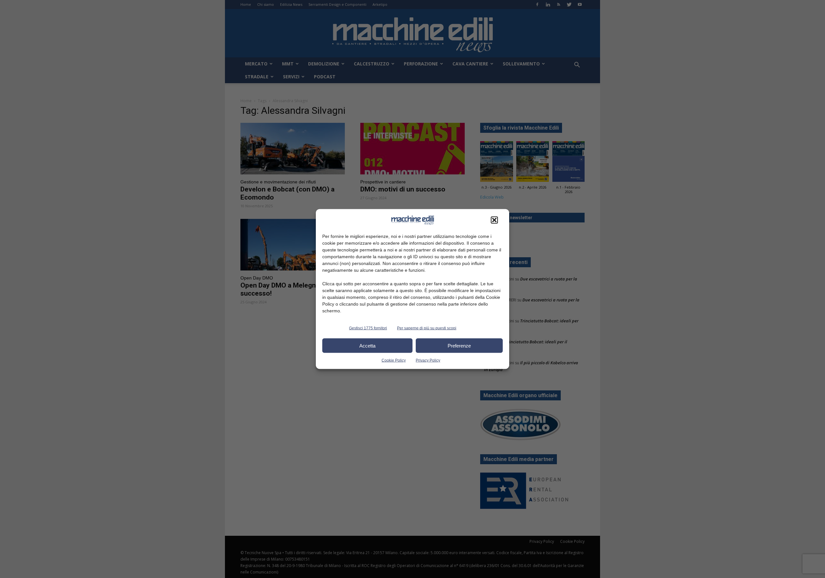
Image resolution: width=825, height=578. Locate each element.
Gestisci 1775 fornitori (368, 328)
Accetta (367, 345)
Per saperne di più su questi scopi (426, 328)
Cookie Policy (394, 360)
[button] (494, 220)
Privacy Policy (428, 360)
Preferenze (459, 345)
